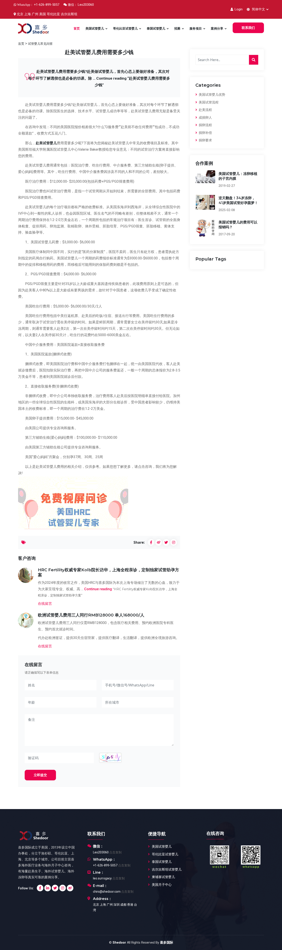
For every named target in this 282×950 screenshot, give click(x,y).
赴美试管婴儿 (46, 143)
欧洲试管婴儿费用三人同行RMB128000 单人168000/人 (91, 615)
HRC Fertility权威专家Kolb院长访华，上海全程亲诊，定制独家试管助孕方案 (108, 572)
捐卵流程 (205, 125)
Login (238, 9)
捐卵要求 (205, 140)
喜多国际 (166, 942)
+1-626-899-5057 (105, 865)
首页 (77, 28)
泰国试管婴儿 (156, 28)
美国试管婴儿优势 (211, 95)
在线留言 (45, 603)
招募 (177, 28)
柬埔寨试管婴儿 (163, 877)
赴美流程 (205, 110)
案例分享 (217, 28)
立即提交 (40, 775)
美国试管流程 (208, 102)
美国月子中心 (162, 885)
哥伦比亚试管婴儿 (125, 28)
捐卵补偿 (205, 133)
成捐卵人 (205, 118)
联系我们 (248, 28)
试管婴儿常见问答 (40, 43)
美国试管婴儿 (94, 28)
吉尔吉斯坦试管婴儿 (167, 869)
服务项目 (195, 28)
